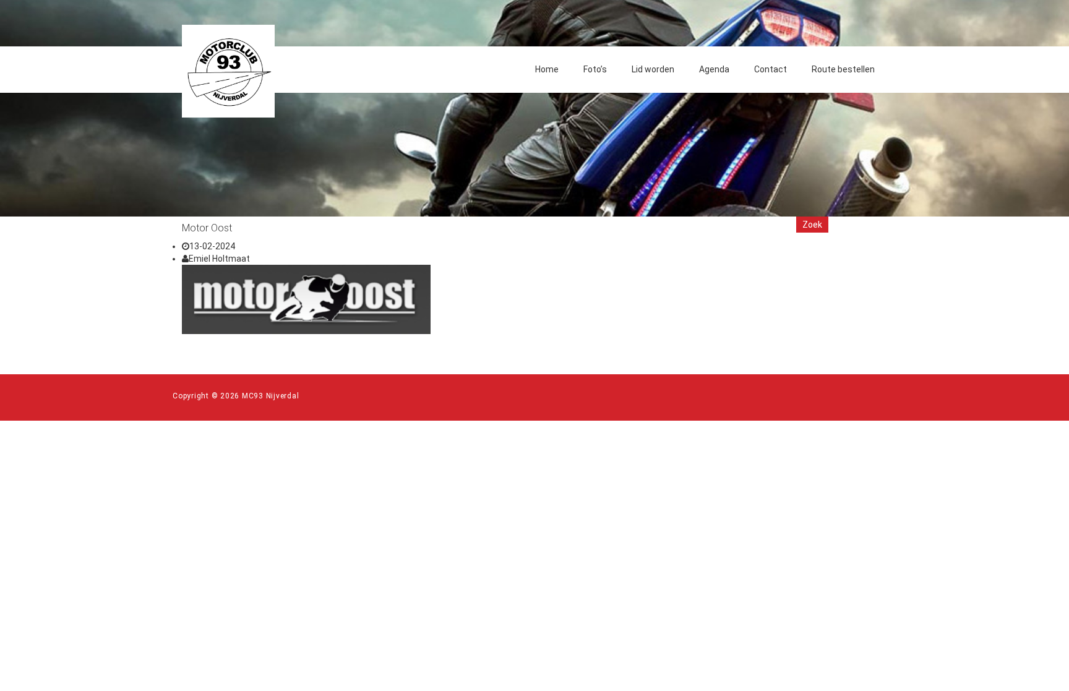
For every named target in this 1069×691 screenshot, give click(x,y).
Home (547, 69)
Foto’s (595, 69)
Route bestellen (843, 69)
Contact (770, 69)
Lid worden (653, 69)
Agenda (714, 69)
